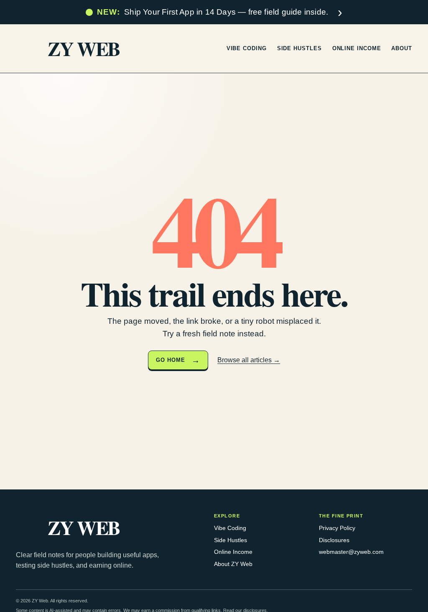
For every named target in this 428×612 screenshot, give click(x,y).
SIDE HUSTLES (299, 48)
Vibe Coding (230, 528)
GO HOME (170, 360)
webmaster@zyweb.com (351, 551)
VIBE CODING (247, 48)
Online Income (233, 551)
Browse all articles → (248, 360)
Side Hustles (230, 540)
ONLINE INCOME (356, 48)
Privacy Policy (337, 528)
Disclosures (334, 540)
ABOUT (401, 48)
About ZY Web (233, 564)
